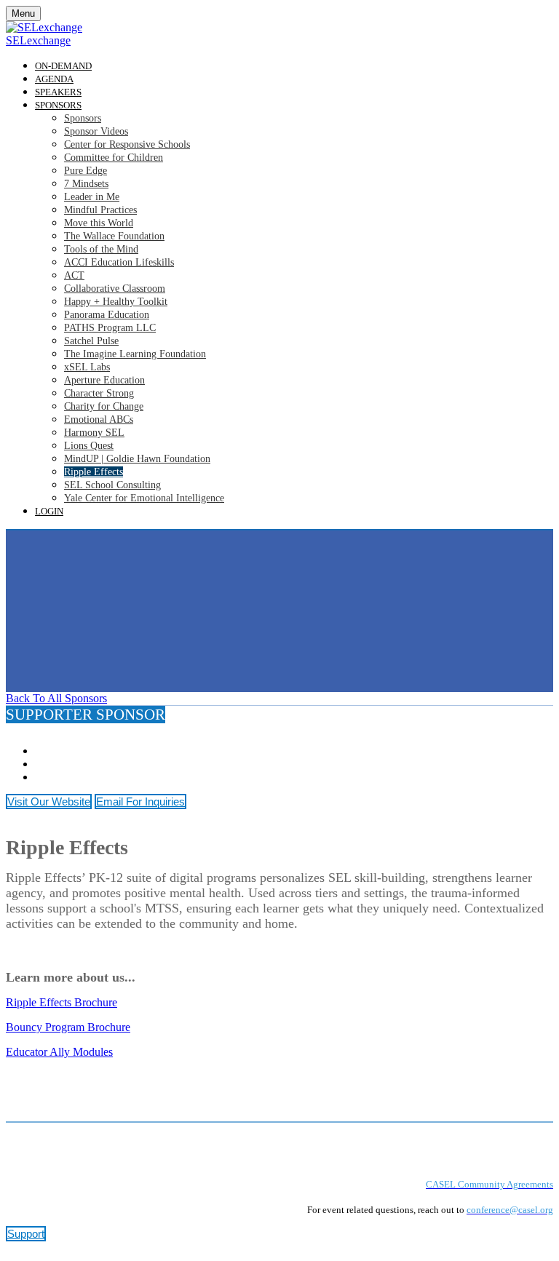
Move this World (98, 223)
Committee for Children (113, 157)
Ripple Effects (93, 471)
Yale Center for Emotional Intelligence (144, 498)
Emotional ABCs (98, 419)
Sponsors (58, 105)
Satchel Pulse (91, 340)
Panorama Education (106, 314)
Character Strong (99, 393)
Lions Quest (89, 445)
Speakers (58, 92)
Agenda (54, 78)
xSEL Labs (87, 367)
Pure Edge (85, 170)
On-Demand (63, 65)
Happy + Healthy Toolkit (115, 301)
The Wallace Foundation (114, 236)
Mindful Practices (100, 209)
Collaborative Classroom (114, 288)
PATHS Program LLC (110, 327)
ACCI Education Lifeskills (119, 262)
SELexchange (38, 40)
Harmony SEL (94, 432)
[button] (56, 698)
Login (49, 511)
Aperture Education (104, 380)
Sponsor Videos (96, 131)
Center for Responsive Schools (127, 144)
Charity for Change (103, 406)
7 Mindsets (86, 183)
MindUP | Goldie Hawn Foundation (137, 458)
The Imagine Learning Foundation (135, 354)
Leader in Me (91, 196)
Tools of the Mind (101, 249)
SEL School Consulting (112, 485)
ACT (74, 275)
